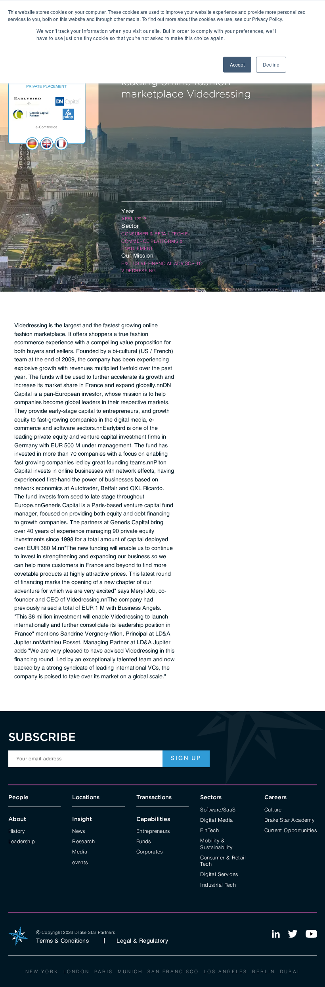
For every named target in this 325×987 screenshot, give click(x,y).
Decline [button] (271, 64)
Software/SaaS (217, 809)
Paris (103, 971)
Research (83, 841)
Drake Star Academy (289, 819)
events (80, 862)
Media (79, 851)
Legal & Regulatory (142, 940)
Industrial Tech (218, 884)
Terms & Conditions (62, 940)
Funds (143, 841)
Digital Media (216, 819)
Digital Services (219, 873)
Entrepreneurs (153, 830)
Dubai (290, 971)
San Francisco (173, 971)
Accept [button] (237, 64)
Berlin (263, 971)
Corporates (149, 851)
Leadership (21, 841)
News (78, 830)
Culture (273, 809)
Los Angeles (225, 971)
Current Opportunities (290, 830)
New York (42, 971)
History (16, 830)
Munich (130, 971)
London (76, 971)
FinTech (209, 830)
